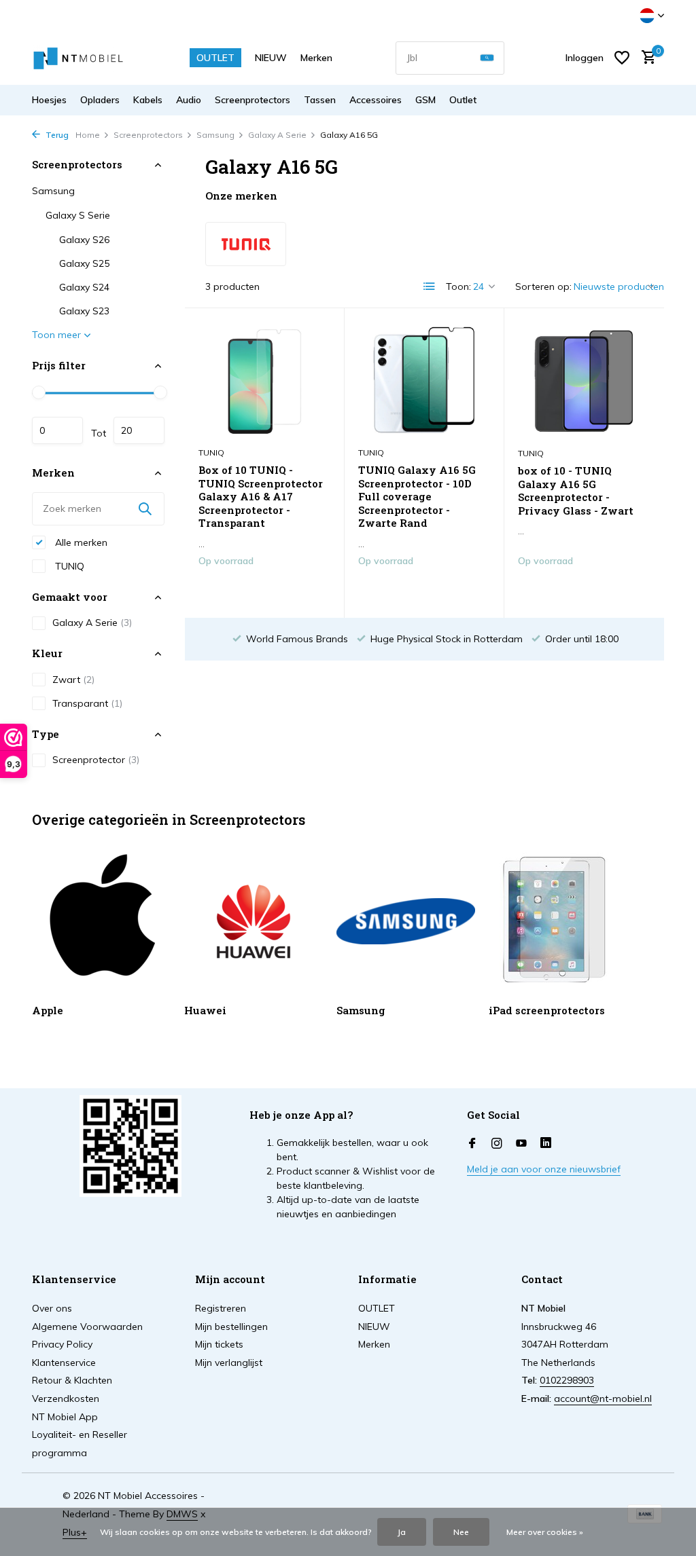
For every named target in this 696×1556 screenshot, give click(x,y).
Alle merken (79, 542)
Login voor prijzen (265, 589)
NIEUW (271, 58)
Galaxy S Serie (78, 215)
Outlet (462, 100)
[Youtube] (521, 1144)
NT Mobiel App (65, 1417)
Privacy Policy (62, 1344)
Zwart (73, 679)
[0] (645, 58)
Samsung (215, 135)
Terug (56, 135)
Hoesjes (49, 100)
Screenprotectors (252, 100)
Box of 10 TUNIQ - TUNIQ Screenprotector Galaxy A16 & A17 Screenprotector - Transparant (260, 497)
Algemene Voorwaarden (87, 1326)
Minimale (57, 430)
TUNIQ (68, 566)
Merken (316, 58)
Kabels (147, 100)
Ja (402, 1532)
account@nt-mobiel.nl (603, 1398)
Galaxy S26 (84, 240)
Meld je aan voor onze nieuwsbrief (544, 1169)
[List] (429, 286)
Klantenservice (64, 1362)
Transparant (87, 703)
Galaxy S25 (84, 263)
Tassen (320, 100)
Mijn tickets (219, 1344)
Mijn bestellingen (231, 1326)
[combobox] (450, 58)
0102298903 (567, 1380)
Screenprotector (95, 760)
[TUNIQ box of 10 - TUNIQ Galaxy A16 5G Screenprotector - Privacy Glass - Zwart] (584, 381)
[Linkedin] (545, 1144)
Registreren (220, 1308)
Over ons (52, 1308)
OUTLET (215, 58)
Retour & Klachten (72, 1380)
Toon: (458, 286)
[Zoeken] (487, 58)
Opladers (100, 100)
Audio (188, 100)
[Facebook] (472, 1144)
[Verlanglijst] (621, 57)
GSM (425, 100)
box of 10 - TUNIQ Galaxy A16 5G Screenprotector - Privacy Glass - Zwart (575, 490)
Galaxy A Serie (277, 135)
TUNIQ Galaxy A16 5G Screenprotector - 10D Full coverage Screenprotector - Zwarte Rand (417, 497)
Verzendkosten (65, 1398)
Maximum (139, 430)
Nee (461, 1532)
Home (87, 135)
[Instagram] (496, 1144)
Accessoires (375, 100)
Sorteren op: (543, 286)
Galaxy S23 (84, 311)
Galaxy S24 (84, 287)
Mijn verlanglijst (228, 1362)
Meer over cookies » (544, 1532)
